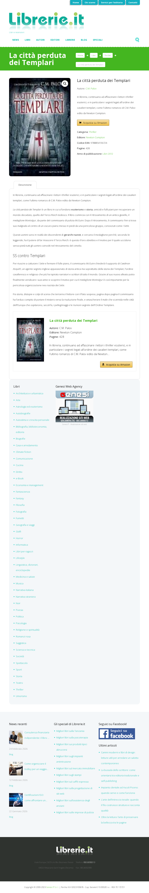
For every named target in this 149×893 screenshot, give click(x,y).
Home (76, 2)
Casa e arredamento (27, 445)
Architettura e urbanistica (29, 393)
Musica (19, 583)
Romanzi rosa (23, 636)
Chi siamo (90, 2)
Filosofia (20, 505)
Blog (84, 39)
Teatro (19, 682)
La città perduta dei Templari (73, 320)
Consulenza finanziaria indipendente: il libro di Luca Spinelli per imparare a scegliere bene (37, 736)
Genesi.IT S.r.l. (52, 887)
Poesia (19, 610)
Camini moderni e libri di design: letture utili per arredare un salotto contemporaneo (119, 758)
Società (20, 656)
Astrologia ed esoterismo (29, 406)
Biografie (20, 438)
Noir (18, 603)
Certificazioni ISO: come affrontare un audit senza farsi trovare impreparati (35, 798)
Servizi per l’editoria (112, 2)
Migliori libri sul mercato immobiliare (75, 768)
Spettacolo (22, 663)
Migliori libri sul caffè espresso (72, 781)
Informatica (22, 544)
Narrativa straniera (26, 596)
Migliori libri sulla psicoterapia (72, 737)
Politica (20, 616)
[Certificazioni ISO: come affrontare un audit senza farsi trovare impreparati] (16, 800)
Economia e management (29, 485)
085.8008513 (89, 862)
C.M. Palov (91, 88)
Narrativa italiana (25, 590)
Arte (18, 400)
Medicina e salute (25, 576)
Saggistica (21, 643)
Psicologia (21, 623)
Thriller (107, 55)
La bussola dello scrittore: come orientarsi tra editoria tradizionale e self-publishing (120, 775)
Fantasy (20, 498)
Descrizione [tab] (25, 184)
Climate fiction (23, 451)
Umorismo (21, 696)
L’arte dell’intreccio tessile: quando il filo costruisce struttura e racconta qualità (120, 805)
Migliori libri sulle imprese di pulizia (75, 812)
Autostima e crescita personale (32, 420)
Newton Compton (95, 137)
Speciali (97, 39)
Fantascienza (23, 491)
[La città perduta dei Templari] (30, 320)
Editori (55, 39)
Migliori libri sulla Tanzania (70, 731)
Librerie (70, 39)
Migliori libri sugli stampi (68, 775)
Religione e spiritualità (27, 629)
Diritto (19, 471)
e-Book (19, 478)
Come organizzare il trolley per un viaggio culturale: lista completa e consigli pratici (37, 767)
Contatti (132, 2)
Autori (40, 39)
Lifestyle (20, 558)
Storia (19, 676)
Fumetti (20, 518)
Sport (19, 669)
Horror (19, 538)
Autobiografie (23, 413)
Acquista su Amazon (95, 122)
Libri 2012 (108, 153)
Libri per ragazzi (24, 551)
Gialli (18, 531)
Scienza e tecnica (25, 649)
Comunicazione (24, 458)
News (15, 39)
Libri (27, 39)
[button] (65, 83)
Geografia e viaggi (25, 525)
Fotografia (21, 511)
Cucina (19, 465)
